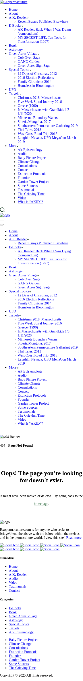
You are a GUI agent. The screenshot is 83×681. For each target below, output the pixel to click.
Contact (14, 590)
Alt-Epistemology (21, 632)
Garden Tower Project (24, 660)
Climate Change (20, 644)
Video (13, 582)
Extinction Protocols (23, 652)
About (13, 570)
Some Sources (19, 664)
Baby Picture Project (23, 640)
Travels (14, 628)
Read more (73, 537)
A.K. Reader (18, 574)
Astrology (16, 620)
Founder (15, 656)
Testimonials (17, 586)
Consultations (18, 648)
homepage (41, 504)
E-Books (15, 608)
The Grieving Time (22, 668)
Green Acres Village (23, 616)
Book (13, 612)
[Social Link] (10, 545)
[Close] (2, 224)
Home (13, 566)
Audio (13, 578)
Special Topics (19, 624)
